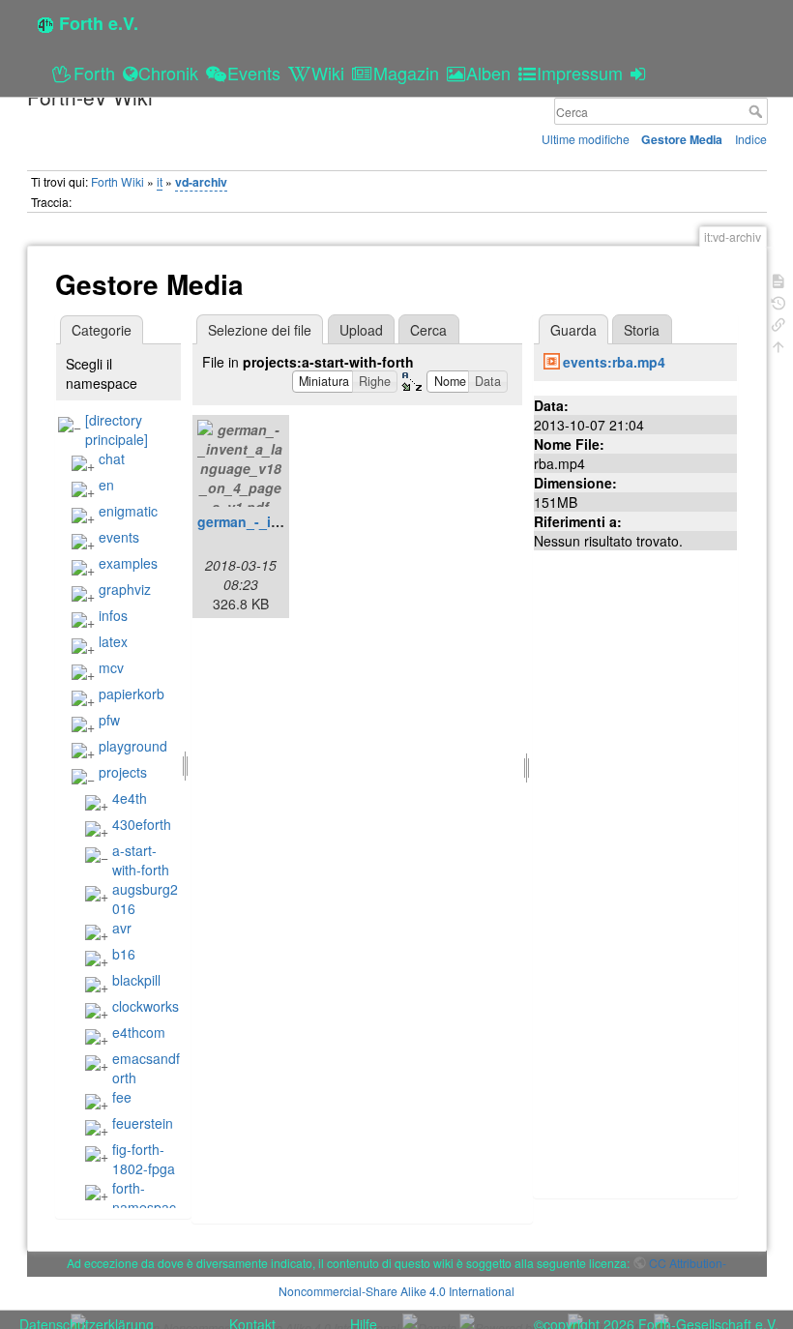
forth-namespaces (130, 1207)
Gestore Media (681, 139)
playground (133, 745)
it (159, 181)
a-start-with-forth (140, 860)
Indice (751, 139)
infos (113, 615)
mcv (111, 667)
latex (113, 641)
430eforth (141, 824)
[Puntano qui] (778, 322)
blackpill (136, 979)
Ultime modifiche (586, 139)
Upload (361, 330)
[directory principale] (116, 429)
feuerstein (142, 1123)
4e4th (129, 798)
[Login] (641, 72)
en (106, 484)
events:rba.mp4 (614, 361)
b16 (123, 953)
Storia (642, 330)
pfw (109, 719)
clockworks (145, 1006)
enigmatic (128, 510)
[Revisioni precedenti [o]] (778, 301)
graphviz (125, 589)
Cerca (758, 111)
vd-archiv (201, 182)
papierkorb (131, 693)
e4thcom (138, 1032)
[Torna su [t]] (778, 345)
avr (122, 927)
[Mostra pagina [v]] (778, 279)
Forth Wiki (117, 181)
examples (128, 563)
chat (112, 458)
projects (123, 772)
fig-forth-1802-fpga (143, 1158)
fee (122, 1097)
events (119, 536)
